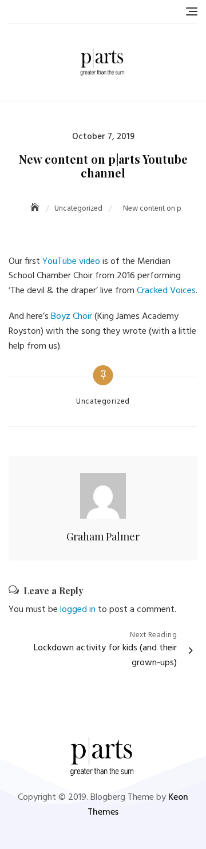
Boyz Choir (71, 316)
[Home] (36, 208)
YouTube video (71, 261)
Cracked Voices (166, 290)
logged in (78, 609)
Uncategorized (103, 402)
